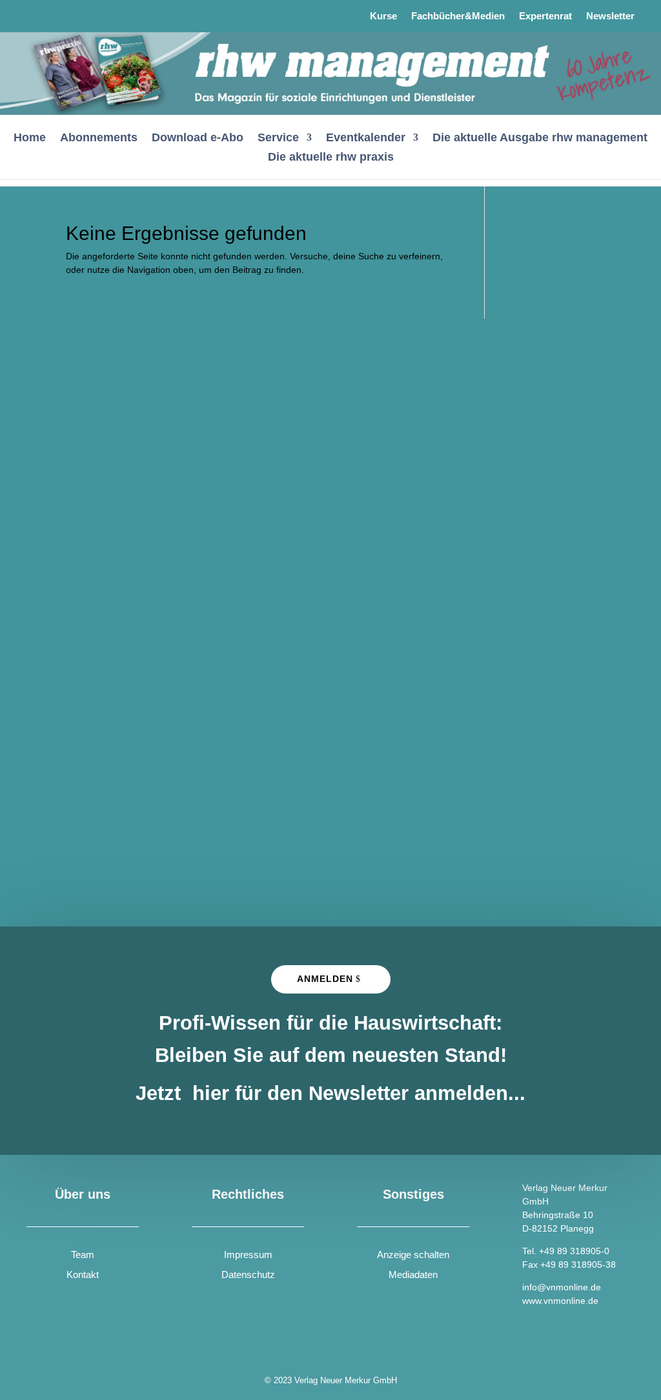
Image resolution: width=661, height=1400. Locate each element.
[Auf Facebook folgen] (38, 13)
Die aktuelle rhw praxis (331, 157)
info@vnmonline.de (561, 1287)
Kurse (383, 16)
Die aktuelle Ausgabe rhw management (539, 138)
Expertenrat (545, 16)
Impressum (248, 1254)
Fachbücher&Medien (458, 16)
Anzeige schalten (413, 1254)
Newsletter (610, 16)
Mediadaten (413, 1274)
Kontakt (82, 1274)
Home (30, 138)
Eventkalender (365, 138)
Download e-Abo (197, 138)
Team (82, 1254)
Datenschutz (248, 1274)
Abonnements (98, 138)
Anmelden (325, 979)
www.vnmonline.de (560, 1300)
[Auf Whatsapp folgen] (72, 13)
